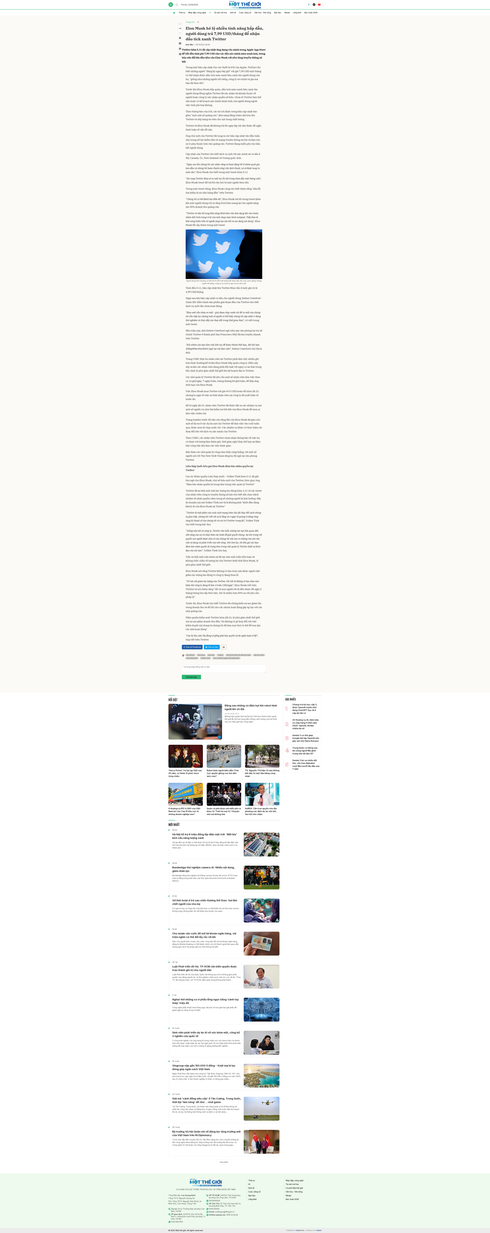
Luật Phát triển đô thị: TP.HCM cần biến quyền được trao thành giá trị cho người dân (204, 968)
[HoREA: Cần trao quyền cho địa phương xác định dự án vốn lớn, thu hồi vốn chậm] (262, 794)
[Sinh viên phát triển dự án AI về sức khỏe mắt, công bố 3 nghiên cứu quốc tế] (261, 1043)
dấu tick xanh (259, 655)
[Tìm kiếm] (177, 4)
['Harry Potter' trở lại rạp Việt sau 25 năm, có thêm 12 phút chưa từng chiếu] (185, 756)
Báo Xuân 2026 (310, 12)
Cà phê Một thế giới (294, 1188)
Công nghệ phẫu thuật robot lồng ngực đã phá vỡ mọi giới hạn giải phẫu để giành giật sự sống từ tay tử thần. (204, 1008)
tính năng (201, 655)
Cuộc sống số (245, 12)
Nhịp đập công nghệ (197, 12)
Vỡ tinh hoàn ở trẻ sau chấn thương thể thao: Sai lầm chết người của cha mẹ (204, 902)
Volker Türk (205, 658)
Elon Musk (190, 655)
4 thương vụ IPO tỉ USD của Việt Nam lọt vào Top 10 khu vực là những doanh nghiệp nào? (184, 811)
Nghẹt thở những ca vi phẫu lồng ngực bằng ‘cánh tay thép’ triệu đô (205, 1001)
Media (287, 12)
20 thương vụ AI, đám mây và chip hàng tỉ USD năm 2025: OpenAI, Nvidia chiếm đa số (305, 724)
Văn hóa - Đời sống (262, 12)
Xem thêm (224, 1162)
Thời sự (182, 12)
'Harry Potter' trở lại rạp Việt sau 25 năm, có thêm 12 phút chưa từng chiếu (185, 773)
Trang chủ (190, 22)
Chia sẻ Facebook (193, 647)
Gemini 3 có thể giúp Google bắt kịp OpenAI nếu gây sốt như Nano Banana (305, 738)
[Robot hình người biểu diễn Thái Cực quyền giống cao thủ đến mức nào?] (224, 756)
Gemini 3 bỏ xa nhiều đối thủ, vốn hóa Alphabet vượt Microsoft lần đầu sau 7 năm (306, 764)
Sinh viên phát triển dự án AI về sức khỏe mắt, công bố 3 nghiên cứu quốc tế (206, 1034)
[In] (223, 647)
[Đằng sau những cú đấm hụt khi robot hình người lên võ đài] (195, 722)
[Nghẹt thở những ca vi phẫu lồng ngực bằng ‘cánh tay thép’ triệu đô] (261, 1010)
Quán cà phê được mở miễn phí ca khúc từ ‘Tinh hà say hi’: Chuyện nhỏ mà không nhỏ (224, 811)
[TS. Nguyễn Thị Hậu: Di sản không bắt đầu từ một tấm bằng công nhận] (262, 756)
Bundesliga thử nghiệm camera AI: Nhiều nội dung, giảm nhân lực (203, 869)
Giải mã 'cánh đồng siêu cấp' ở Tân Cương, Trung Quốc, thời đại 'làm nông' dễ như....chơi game (206, 1100)
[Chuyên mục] (170, 4)
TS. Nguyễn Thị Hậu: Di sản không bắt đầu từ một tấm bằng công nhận (262, 773)
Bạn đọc (277, 12)
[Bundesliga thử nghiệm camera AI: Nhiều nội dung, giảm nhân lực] (261, 878)
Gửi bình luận (191, 677)
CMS (300, 1230)
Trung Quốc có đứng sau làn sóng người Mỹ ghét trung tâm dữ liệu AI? (304, 751)
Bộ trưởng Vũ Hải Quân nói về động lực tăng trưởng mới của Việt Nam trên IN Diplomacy (206, 1133)
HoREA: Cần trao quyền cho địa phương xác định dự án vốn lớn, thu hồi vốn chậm (261, 811)
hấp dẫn (211, 655)
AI (210, 12)
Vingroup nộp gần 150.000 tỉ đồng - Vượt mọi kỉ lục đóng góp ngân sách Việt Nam (203, 1067)
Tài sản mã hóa (220, 12)
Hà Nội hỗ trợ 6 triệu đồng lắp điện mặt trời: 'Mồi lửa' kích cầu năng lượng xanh (204, 836)
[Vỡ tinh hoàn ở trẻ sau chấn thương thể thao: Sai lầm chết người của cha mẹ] (261, 910)
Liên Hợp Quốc (192, 658)
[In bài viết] (180, 54)
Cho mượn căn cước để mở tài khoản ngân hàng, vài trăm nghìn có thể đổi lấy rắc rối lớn (204, 935)
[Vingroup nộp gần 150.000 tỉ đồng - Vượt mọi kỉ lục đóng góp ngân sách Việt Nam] (261, 1076)
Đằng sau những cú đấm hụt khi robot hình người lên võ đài (251, 707)
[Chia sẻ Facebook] (180, 43)
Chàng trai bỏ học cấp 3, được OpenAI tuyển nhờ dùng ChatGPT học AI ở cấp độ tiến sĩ (304, 708)
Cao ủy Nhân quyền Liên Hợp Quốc (226, 658)
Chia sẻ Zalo (213, 647)
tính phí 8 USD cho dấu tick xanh (238, 655)
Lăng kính (297, 12)
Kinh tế (233, 12)
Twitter (220, 655)
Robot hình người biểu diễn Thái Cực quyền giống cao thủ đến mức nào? (223, 773)
